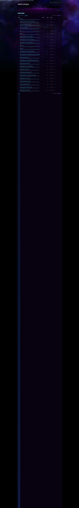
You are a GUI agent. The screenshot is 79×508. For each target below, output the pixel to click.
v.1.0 (20, 30)
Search (61, 7)
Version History (31, 20)
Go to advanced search (58, 10)
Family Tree (30, 29)
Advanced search (27, 15)
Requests (31, 26)
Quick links (52, 2)
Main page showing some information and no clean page (28, 75)
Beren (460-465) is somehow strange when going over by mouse (29, 60)
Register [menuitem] (58, 2)
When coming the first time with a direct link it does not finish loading (30, 54)
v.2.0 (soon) (21, 48)
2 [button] (59, 15)
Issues (29, 85)
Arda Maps (19, 10)
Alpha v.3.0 (21, 45)
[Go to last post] (52, 21)
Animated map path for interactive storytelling (26, 36)
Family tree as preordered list (24, 27)
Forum (23, 10)
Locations (30, 91)
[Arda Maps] (23, 4)
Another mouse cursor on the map (25, 78)
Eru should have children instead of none (26, 72)
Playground (31, 23)
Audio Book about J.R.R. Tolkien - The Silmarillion (27, 39)
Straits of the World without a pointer (25, 81)
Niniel (51, 45)
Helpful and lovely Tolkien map (24, 57)
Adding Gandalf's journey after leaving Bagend (26, 66)
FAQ (55, 2)
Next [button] (60, 15)
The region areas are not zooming (24, 63)
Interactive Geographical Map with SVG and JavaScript (27, 21)
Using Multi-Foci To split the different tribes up (26, 42)
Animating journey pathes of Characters (25, 24)
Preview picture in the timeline (24, 69)
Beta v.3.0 (21, 33)
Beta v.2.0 (21, 18)
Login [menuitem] (61, 2)
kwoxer (21, 20)
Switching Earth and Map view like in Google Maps (27, 51)
